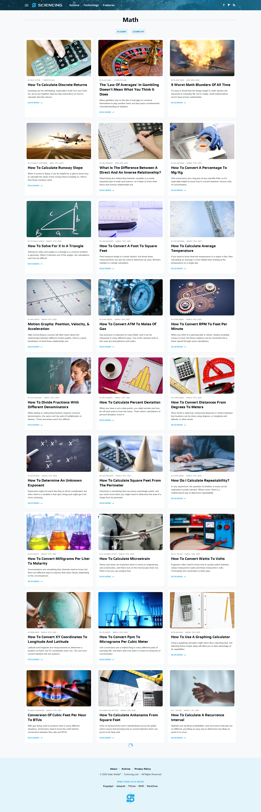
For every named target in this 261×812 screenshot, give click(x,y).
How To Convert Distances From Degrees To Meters (198, 404)
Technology (91, 5)
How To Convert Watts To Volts (198, 559)
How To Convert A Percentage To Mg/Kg (199, 170)
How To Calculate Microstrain (125, 559)
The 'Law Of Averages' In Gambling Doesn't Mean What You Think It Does (129, 89)
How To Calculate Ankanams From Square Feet (129, 717)
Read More (34, 103)
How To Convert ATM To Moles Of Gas (128, 326)
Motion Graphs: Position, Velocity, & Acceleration (58, 326)
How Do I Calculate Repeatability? (200, 480)
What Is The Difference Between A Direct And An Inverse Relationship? (130, 170)
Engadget (108, 786)
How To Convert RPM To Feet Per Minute (199, 326)
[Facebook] (224, 5)
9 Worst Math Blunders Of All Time (200, 85)
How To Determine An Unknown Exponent (55, 482)
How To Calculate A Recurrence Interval (197, 717)
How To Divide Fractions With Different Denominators (53, 404)
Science (74, 5)
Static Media (114, 774)
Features (108, 5)
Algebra (121, 32)
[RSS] (234, 5)
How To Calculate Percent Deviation (130, 402)
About (113, 768)
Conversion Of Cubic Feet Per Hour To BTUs (57, 717)
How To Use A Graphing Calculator (200, 637)
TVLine (132, 786)
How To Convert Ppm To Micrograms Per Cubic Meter (124, 639)
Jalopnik (120, 786)
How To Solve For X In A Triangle (55, 246)
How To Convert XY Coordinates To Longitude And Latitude (57, 639)
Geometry (138, 32)
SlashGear (152, 786)
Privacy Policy (143, 768)
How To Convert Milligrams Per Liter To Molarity (59, 561)
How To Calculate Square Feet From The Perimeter (130, 482)
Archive (126, 768)
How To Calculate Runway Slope (55, 168)
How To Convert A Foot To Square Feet (128, 248)
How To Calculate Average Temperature (193, 248)
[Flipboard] (229, 5)
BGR (141, 786)
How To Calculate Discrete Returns (57, 85)
